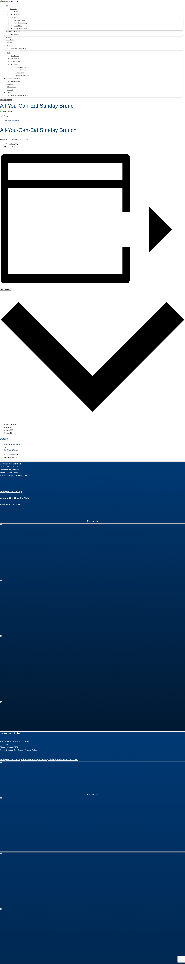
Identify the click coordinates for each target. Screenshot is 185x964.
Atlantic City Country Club (14, 498)
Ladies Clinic (18, 26)
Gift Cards (9, 43)
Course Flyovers (14, 14)
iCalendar (7, 427)
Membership (13, 9)
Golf (7, 6)
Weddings (8, 37)
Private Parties (10, 40)
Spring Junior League (20, 28)
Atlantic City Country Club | (41, 759)
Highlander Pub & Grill (13, 31)
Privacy (28, 475)
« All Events (4, 116)
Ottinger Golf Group (11, 491)
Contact (8, 45)
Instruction (13, 17)
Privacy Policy (31, 750)
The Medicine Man (11, 144)
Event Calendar (14, 34)
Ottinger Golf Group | (12, 759)
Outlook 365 (8, 430)
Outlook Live (8, 433)
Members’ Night (10, 147)
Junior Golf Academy (20, 23)
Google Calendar (10, 424)
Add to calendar (6, 289)
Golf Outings (14, 11)
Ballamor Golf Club (10, 504)
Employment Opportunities (18, 48)
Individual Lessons (19, 20)
